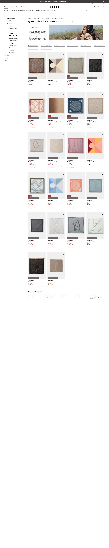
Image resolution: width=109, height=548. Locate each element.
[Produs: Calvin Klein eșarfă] (95, 65)
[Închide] (103, 1)
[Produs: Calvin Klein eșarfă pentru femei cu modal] (76, 65)
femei (6, 7)
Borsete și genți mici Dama (49, 295)
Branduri (43, 10)
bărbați (12, 7)
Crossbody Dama (63, 295)
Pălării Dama (31, 297)
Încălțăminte (21, 10)
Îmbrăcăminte (13, 10)
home (23, 7)
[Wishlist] (99, 7)
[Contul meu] (95, 7)
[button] (33, 45)
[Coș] (104, 7)
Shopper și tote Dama (48, 297)
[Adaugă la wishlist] (44, 53)
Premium (38, 10)
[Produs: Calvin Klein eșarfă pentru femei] (56, 65)
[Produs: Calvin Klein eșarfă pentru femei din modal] (37, 65)
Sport (33, 10)
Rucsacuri (53, 10)
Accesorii (28, 10)
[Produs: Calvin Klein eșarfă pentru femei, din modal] (76, 105)
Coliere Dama (62, 297)
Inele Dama (92, 295)
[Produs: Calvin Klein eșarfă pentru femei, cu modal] (56, 105)
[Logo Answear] (54, 7)
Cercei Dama (77, 297)
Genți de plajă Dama (32, 295)
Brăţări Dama (77, 295)
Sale (48, 10)
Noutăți (6, 10)
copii (17, 7)
